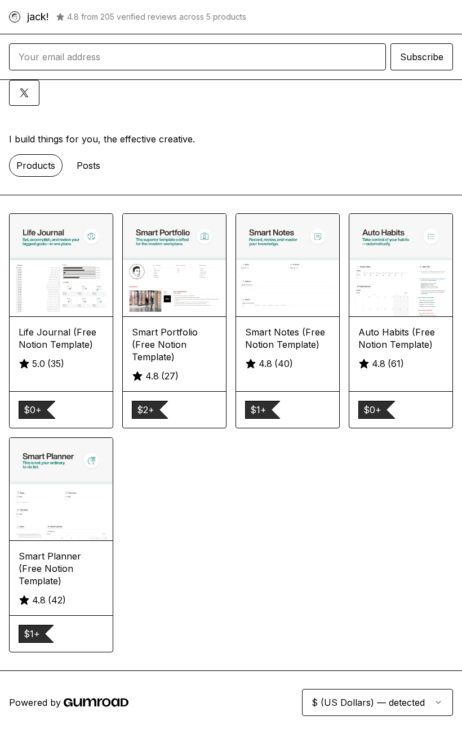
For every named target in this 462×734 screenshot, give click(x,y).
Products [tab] (35, 165)
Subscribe (421, 56)
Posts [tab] (88, 165)
